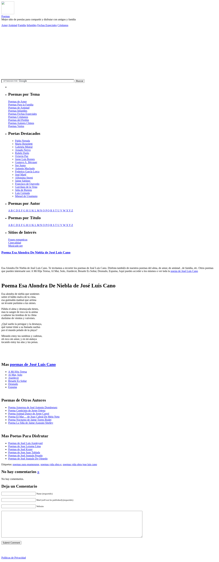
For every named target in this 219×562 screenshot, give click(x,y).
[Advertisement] (109, 53)
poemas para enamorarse (26, 464)
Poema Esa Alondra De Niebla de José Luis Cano (35, 252)
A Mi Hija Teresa (17, 371)
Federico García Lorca (27, 171)
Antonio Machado (25, 168)
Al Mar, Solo (15, 374)
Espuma (12, 387)
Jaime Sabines (22, 180)
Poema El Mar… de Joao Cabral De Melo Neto (34, 416)
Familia (22, 25)
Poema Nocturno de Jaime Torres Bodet (29, 419)
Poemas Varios (16, 126)
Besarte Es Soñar (17, 380)
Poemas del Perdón (18, 120)
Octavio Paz (21, 156)
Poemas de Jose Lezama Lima (24, 446)
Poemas (5, 16)
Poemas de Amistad (18, 107)
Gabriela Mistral (24, 146)
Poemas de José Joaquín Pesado (25, 455)
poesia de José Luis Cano (184, 271)
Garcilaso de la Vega (26, 186)
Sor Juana (20, 165)
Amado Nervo (23, 149)
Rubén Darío (22, 153)
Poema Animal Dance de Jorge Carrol (28, 413)
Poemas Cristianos (18, 116)
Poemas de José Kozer (20, 449)
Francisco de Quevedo (27, 183)
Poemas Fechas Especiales (22, 113)
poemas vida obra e (51, 464)
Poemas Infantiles (17, 110)
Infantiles (32, 25)
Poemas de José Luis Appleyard (25, 443)
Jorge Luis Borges (25, 159)
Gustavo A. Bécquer (26, 162)
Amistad (12, 25)
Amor (4, 25)
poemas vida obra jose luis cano (80, 464)
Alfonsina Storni (24, 177)
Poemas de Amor (17, 101)
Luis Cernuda (22, 193)
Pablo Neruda (22, 140)
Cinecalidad (14, 242)
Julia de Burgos (23, 190)
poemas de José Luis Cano (33, 364)
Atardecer (13, 377)
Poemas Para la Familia (20, 104)
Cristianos (62, 25)
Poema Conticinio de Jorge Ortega (26, 410)
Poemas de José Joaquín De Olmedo (28, 458)
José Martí (20, 174)
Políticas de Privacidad (13, 557)
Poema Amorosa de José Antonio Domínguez (32, 407)
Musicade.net (15, 245)
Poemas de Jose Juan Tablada (24, 452)
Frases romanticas (17, 239)
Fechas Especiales (47, 25)
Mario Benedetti (24, 143)
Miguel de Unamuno (26, 196)
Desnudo (13, 384)
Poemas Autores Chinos (21, 123)
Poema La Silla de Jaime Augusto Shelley (30, 422)
